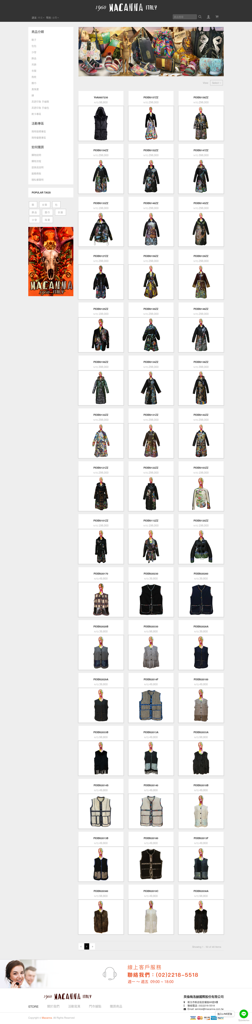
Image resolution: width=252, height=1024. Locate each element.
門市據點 (95, 1006)
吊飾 (34, 64)
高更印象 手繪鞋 (40, 101)
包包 (34, 46)
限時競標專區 (39, 131)
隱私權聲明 (38, 179)
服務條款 (36, 173)
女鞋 (44, 204)
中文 (40, 17)
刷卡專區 (36, 114)
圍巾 (34, 83)
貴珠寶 (35, 89)
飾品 (34, 58)
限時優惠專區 (39, 137)
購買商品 (116, 1006)
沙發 (34, 52)
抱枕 (34, 76)
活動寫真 (74, 1006)
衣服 (34, 70)
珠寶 (47, 219)
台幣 (54, 17)
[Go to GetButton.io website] (243, 1020)
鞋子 (34, 39)
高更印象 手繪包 (40, 107)
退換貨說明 (38, 167)
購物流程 (36, 161)
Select (215, 82)
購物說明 (36, 155)
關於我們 (53, 1006)
